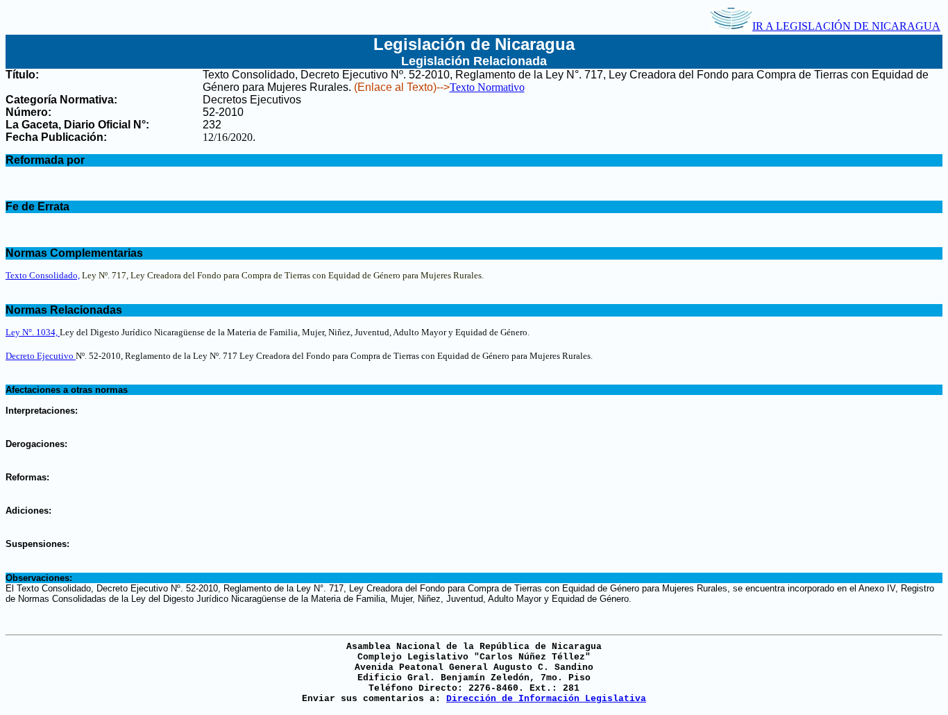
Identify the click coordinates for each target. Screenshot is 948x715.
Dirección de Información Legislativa (546, 698)
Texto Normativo (487, 87)
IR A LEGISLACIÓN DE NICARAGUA (846, 26)
